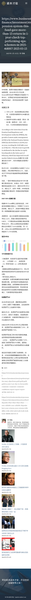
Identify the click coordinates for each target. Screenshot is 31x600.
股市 (5, 368)
